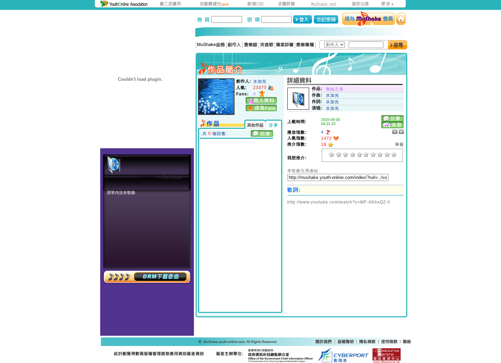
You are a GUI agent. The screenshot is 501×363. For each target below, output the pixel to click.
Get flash (171, 177)
